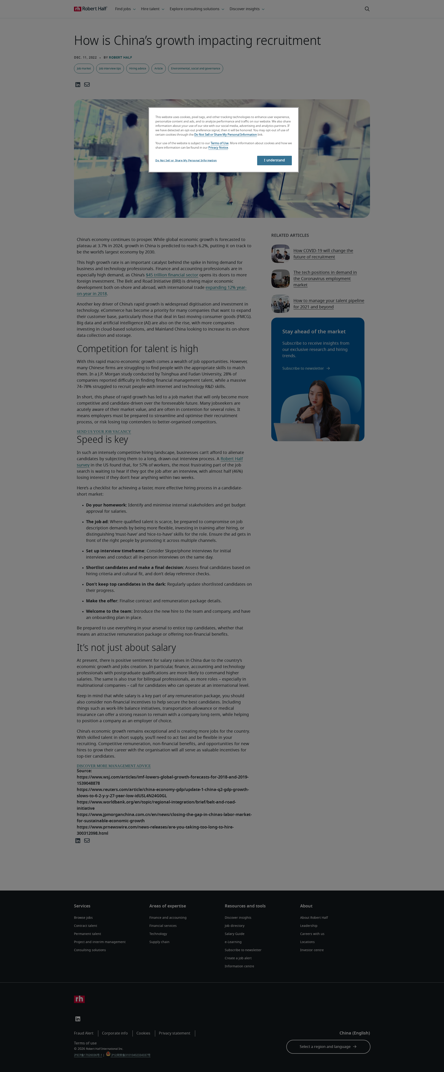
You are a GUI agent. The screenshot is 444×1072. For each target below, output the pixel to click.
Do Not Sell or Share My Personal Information (225, 134)
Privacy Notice (218, 147)
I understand (274, 160)
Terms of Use (219, 143)
